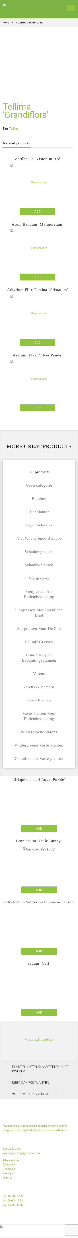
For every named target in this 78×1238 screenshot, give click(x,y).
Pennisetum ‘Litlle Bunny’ (39, 840)
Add (37, 211)
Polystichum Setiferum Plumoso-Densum (39, 902)
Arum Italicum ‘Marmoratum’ (37, 224)
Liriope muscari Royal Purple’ (39, 779)
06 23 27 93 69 (13, 1148)
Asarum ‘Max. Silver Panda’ (38, 355)
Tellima (13, 128)
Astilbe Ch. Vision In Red (37, 158)
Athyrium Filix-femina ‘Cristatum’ (37, 289)
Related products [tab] (16, 143)
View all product (39, 1039)
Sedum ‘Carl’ (39, 963)
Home (6, 22)
